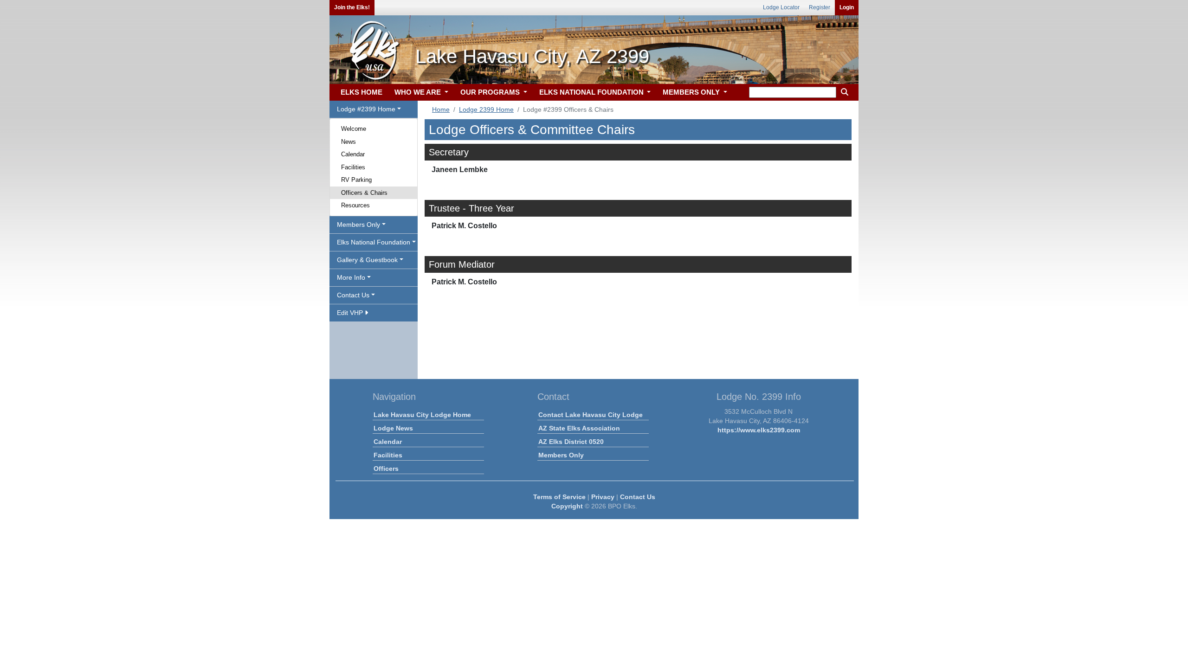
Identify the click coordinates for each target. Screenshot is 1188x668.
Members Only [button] (358, 224)
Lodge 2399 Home (486, 109)
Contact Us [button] (353, 295)
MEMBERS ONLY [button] (692, 92)
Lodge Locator (781, 7)
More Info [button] (351, 277)
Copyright (567, 506)
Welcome (353, 128)
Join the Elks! (352, 7)
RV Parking (356, 179)
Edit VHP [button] (351, 312)
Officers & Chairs (364, 192)
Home (441, 109)
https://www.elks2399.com (758, 430)
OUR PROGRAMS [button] (491, 92)
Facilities (353, 167)
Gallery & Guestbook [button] (367, 259)
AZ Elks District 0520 (571, 441)
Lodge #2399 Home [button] (366, 109)
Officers (386, 468)
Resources (355, 205)
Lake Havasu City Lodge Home (422, 414)
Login (846, 7)
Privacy (602, 497)
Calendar (353, 154)
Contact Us (637, 497)
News (348, 141)
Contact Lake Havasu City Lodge (590, 414)
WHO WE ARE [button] (418, 92)
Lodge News (393, 428)
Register (819, 7)
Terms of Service (559, 497)
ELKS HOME (361, 92)
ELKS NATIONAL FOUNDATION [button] (592, 92)
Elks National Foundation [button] (373, 242)
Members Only (561, 455)
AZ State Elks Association (579, 428)
